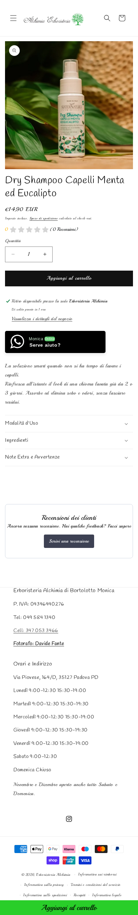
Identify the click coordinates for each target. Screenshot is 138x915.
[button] (13, 18)
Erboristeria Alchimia (53, 874)
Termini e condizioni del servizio (96, 885)
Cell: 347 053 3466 (35, 630)
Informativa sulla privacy (44, 885)
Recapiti (80, 895)
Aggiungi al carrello (69, 907)
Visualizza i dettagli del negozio (42, 319)
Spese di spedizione (43, 218)
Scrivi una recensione (69, 541)
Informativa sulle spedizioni (45, 895)
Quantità (12, 240)
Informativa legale (107, 895)
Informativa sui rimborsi (97, 874)
